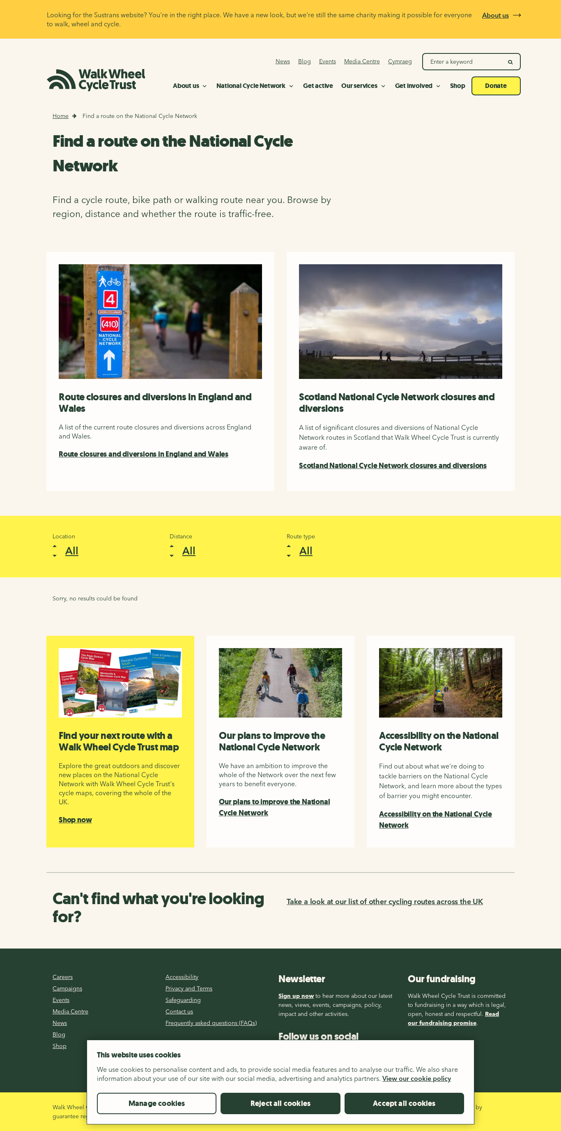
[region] (280, 1085)
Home (61, 116)
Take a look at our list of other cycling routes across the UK (385, 901)
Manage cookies (157, 1103)
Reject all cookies (280, 1103)
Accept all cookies (404, 1103)
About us (495, 15)
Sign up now (296, 995)
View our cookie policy (416, 1078)
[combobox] (99, 551)
